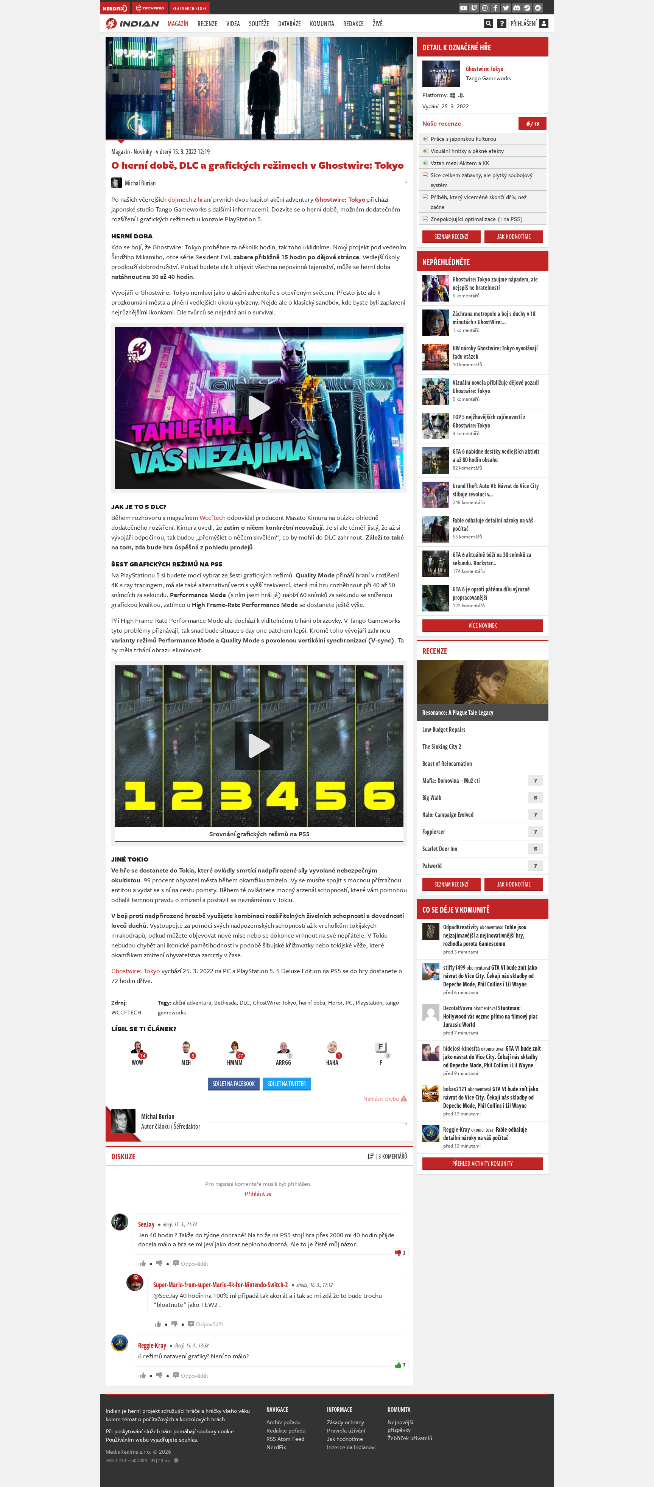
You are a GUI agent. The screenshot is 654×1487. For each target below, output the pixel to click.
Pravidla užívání (346, 1430)
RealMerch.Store (190, 8)
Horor (335, 1002)
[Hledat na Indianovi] (488, 23)
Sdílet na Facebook (234, 1083)
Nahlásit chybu (381, 1098)
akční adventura (192, 1002)
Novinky (143, 151)
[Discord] (517, 8)
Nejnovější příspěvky (400, 1425)
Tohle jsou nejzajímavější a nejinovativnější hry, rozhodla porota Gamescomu (484, 935)
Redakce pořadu (285, 1430)
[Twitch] (474, 8)
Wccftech (212, 517)
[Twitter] (506, 8)
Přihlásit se (258, 1193)
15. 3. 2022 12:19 (183, 151)
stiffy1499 (454, 967)
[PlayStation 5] (461, 94)
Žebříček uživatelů (410, 1438)
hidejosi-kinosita (461, 1048)
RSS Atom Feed (285, 1438)
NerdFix (276, 1447)
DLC (245, 1002)
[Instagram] (485, 8)
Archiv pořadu (283, 1422)
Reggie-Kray (152, 1345)
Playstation (369, 1002)
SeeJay (146, 1224)
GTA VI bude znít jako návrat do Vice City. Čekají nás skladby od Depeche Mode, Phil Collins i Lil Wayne (490, 976)
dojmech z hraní (190, 199)
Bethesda (225, 1002)
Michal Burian (140, 183)
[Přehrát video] (259, 408)
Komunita (322, 23)
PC (349, 1002)
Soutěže (259, 23)
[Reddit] (538, 8)
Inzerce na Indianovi (351, 1447)
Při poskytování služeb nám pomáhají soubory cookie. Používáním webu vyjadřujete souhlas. (170, 1435)
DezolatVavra (457, 1008)
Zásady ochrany (345, 1422)
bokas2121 (455, 1088)
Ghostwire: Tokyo (135, 970)
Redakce (353, 23)
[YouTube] (464, 8)
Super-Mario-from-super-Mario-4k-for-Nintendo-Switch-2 (220, 1284)
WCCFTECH (126, 1012)
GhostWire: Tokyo (274, 1002)
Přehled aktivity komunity (482, 1163)
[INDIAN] (132, 23)
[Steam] (527, 8)
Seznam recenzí (451, 236)
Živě (378, 23)
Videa (233, 23)
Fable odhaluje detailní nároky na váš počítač (485, 1133)
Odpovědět (194, 1263)
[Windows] (453, 94)
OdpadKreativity (461, 927)
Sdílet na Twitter (287, 1083)
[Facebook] (495, 8)
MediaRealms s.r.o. (128, 1451)
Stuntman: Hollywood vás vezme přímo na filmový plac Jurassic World (490, 1016)
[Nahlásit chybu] (176, 1460)
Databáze (289, 23)
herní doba (312, 1002)
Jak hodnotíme (514, 236)
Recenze (207, 23)
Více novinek (483, 625)
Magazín (178, 23)
